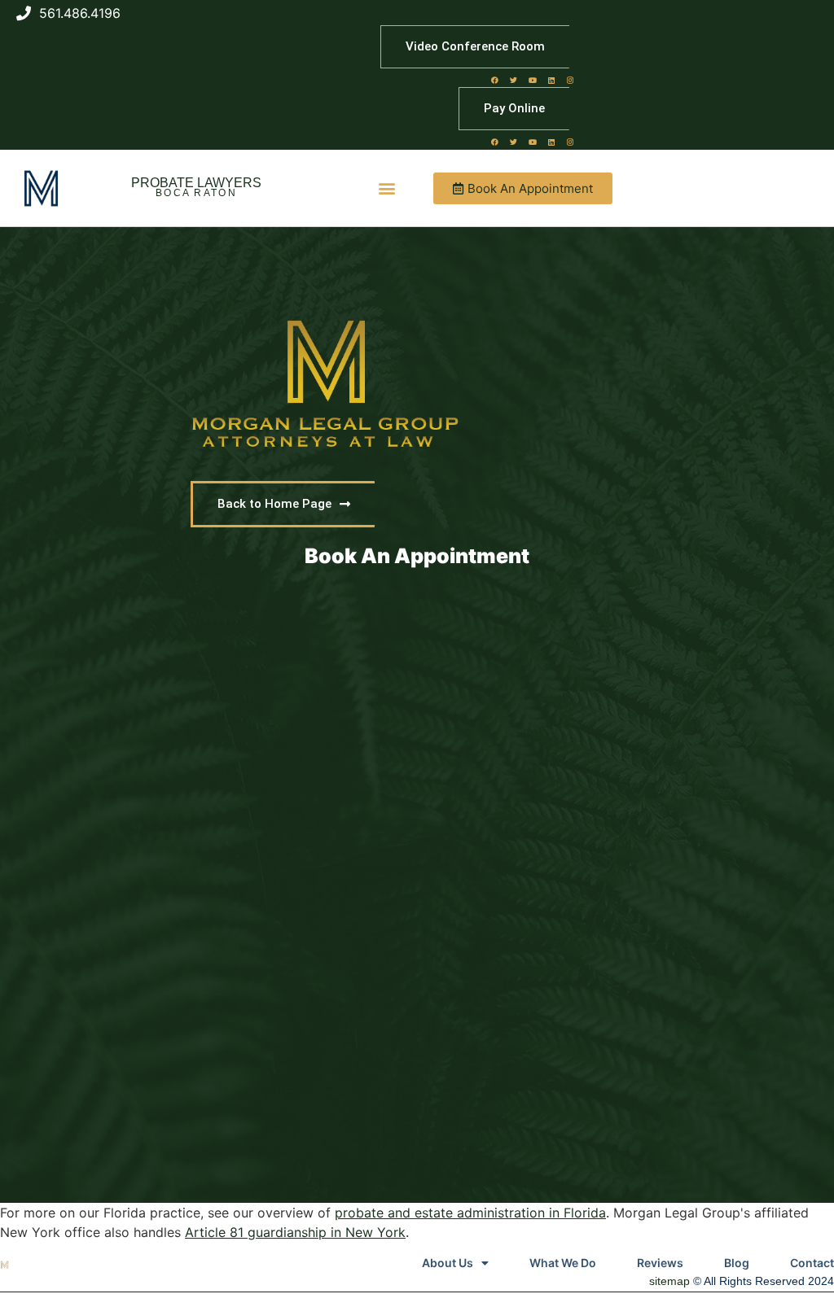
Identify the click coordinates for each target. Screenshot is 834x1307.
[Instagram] (570, 79)
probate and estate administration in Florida (470, 1212)
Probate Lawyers (196, 183)
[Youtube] (532, 79)
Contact (812, 1263)
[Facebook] (495, 79)
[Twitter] (514, 79)
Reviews (660, 1263)
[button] (387, 188)
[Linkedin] (551, 79)
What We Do (562, 1263)
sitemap (669, 1280)
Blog (736, 1263)
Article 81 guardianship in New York (295, 1232)
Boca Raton (196, 193)
